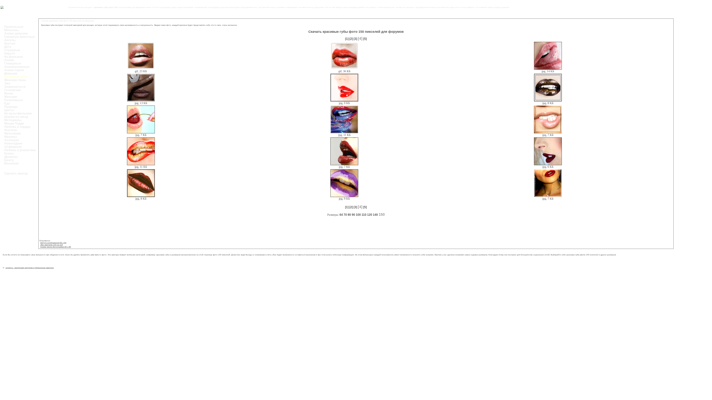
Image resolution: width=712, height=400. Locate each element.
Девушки (10, 73)
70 (345, 214)
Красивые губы (15, 76)
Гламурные (12, 63)
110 (364, 214)
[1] (347, 38)
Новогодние (13, 143)
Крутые (9, 43)
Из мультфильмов (18, 113)
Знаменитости (15, 86)
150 (382, 214)
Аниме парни (14, 70)
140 (375, 214)
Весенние (11, 163)
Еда (7, 103)
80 (349, 214)
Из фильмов (13, 56)
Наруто (9, 53)
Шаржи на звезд (16, 116)
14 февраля (13, 146)
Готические (12, 90)
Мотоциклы (13, 120)
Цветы (9, 110)
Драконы (11, 156)
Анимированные (16, 66)
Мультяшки (12, 133)
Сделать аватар (16, 173)
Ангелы (10, 40)
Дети (7, 46)
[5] (365, 38)
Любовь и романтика (20, 150)
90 (353, 214)
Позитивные (13, 100)
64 (341, 214)
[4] (360, 38)
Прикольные (13, 26)
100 (358, 214)
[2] (351, 38)
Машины (10, 136)
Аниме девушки (16, 33)
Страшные (12, 50)
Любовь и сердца (17, 126)
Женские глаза (15, 80)
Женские (10, 96)
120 (369, 214)
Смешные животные (19, 36)
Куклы (9, 153)
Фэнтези (10, 130)
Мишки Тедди (14, 123)
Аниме (9, 60)
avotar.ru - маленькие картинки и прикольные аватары (30, 268)
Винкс (8, 93)
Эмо (7, 83)
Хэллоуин (11, 140)
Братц (8, 160)
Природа (10, 106)
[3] (355, 38)
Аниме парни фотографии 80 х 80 (55, 247)
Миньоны (11, 30)
